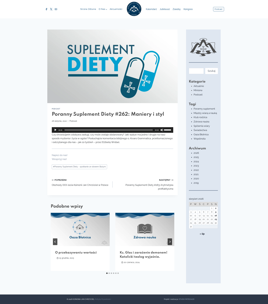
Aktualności (116, 9)
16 (216, 215)
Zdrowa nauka (201, 121)
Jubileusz (165, 9)
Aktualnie (199, 86)
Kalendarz (151, 9)
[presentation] (80, 229)
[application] (112, 130)
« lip (202, 233)
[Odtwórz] (55, 130)
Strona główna (88, 9)
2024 (196, 161)
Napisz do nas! (59, 155)
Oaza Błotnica (201, 134)
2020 (196, 178)
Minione (198, 90)
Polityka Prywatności (103, 299)
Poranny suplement (204, 108)
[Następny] (170, 241)
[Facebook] (46, 9)
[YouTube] (55, 9)
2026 (196, 153)
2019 (196, 182)
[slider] (168, 129)
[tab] (107, 273)
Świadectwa (200, 130)
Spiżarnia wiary (202, 126)
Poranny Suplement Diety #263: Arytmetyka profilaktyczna (149, 184)
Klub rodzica (200, 117)
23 (216, 219)
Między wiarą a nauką (205, 113)
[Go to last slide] (55, 241)
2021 (196, 174)
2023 (196, 165)
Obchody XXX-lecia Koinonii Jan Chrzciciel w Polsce (80, 182)
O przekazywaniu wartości (76, 252)
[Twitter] (51, 9)
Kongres (188, 9)
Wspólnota (199, 138)
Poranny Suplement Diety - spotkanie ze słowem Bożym (79, 167)
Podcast (218, 9)
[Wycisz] (161, 130)
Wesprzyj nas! (59, 159)
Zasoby (177, 9)
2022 (196, 170)
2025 (196, 157)
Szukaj (211, 70)
